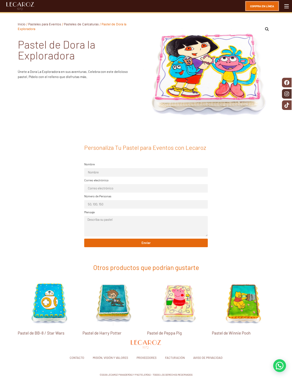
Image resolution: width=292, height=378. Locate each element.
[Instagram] (287, 94)
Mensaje (89, 212)
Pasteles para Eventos (44, 24)
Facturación (175, 357)
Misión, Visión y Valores (110, 357)
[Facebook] (287, 82)
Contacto (77, 357)
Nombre (89, 164)
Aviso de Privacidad (208, 357)
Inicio (21, 24)
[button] (267, 29)
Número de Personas (97, 196)
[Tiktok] (287, 105)
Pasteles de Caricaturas (81, 24)
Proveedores (146, 357)
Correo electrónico (96, 180)
